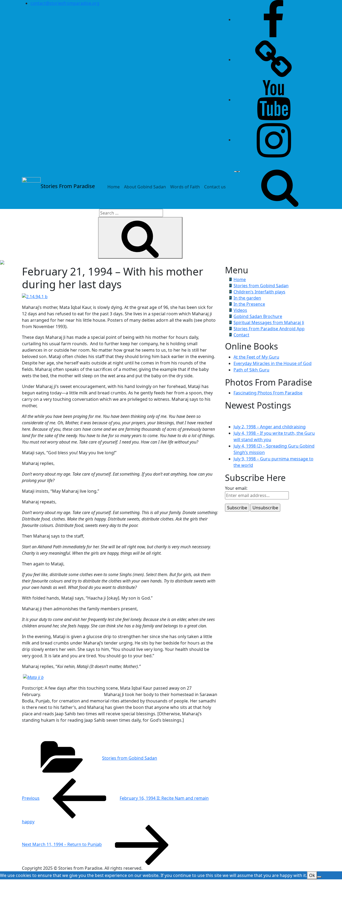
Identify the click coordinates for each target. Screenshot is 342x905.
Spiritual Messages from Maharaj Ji (269, 322)
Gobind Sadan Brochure (258, 316)
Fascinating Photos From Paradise (268, 393)
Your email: (236, 488)
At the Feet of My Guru (256, 357)
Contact (241, 335)
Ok (312, 875)
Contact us (215, 187)
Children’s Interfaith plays (259, 292)
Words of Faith (185, 187)
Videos (240, 310)
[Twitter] (274, 60)
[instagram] (274, 140)
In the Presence (249, 304)
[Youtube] (274, 100)
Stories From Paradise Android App (269, 329)
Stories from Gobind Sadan (129, 758)
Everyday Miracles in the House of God (273, 363)
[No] (319, 877)
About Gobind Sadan (145, 187)
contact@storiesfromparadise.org (64, 3)
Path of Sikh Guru (251, 370)
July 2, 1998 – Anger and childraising (270, 427)
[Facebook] (274, 19)
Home (113, 187)
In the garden (247, 298)
